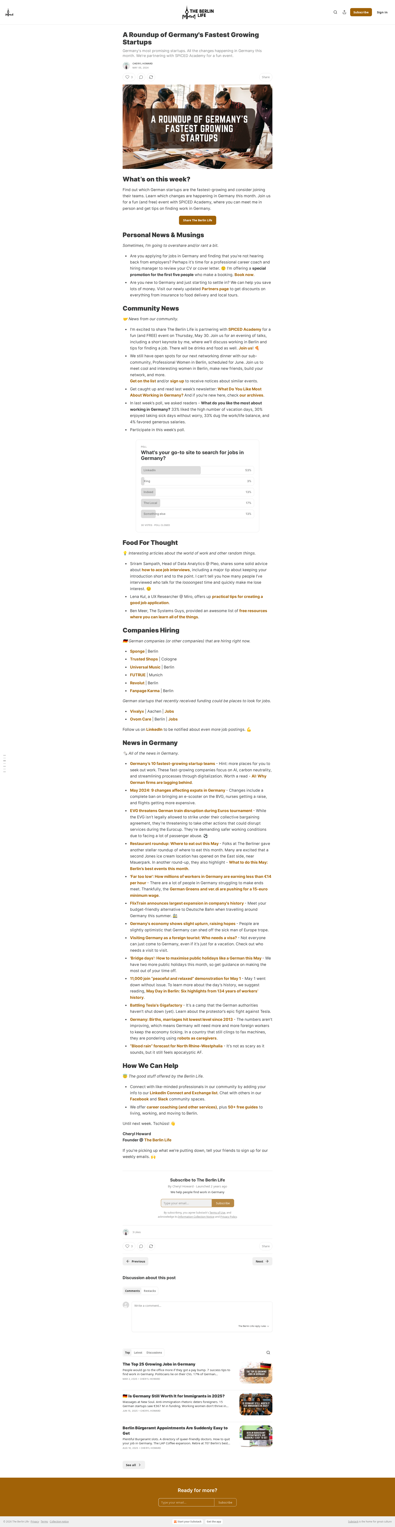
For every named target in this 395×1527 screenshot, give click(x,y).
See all (131, 1465)
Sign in (382, 12)
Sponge (137, 651)
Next (259, 1261)
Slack (163, 1099)
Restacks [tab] (150, 1291)
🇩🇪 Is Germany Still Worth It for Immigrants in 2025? (174, 1396)
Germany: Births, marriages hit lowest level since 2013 (181, 1019)
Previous (138, 1261)
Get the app (214, 1521)
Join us (245, 348)
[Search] (335, 12)
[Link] (117, 179)
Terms (44, 1521)
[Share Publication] (344, 12)
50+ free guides (243, 1107)
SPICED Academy (244, 329)
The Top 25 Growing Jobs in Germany (159, 1364)
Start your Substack (189, 1521)
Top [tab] (127, 1352)
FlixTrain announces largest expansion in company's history (187, 903)
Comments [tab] (132, 1291)
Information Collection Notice (196, 1216)
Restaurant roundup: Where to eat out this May (174, 843)
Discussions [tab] (154, 1352)
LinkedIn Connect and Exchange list (183, 1093)
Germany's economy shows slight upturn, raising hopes (183, 923)
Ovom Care (140, 719)
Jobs (169, 711)
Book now (244, 274)
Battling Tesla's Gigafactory (156, 1005)
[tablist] (140, 1291)
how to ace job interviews (166, 569)
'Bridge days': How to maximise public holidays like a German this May (195, 958)
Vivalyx (137, 711)
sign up (177, 381)
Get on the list (143, 381)
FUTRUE (138, 675)
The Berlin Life (157, 1140)
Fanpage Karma (145, 690)
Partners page (215, 289)
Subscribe (361, 12)
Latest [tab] (138, 1352)
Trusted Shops (144, 659)
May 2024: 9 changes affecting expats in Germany (177, 790)
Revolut (137, 683)
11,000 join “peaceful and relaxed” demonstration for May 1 (185, 978)
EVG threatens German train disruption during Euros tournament (191, 810)
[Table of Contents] (4, 763)
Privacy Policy (228, 1216)
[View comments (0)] (141, 77)
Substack (353, 1521)
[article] (197, 1374)
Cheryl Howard (142, 63)
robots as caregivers (197, 1038)
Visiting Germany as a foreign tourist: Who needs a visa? (183, 937)
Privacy (35, 1521)
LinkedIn (154, 729)
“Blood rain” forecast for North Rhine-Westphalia (176, 1046)
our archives (251, 395)
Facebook (139, 1099)
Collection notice (59, 1521)
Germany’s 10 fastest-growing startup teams (172, 763)
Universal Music (145, 667)
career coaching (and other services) (182, 1107)
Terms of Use (217, 1212)
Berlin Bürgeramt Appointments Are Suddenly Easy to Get (175, 1431)
